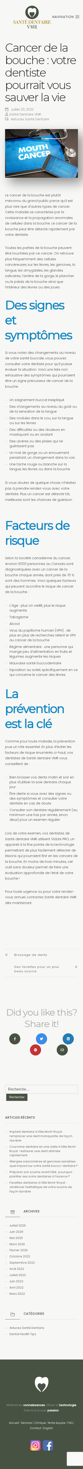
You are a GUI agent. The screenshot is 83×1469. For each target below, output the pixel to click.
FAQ (70, 1423)
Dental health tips (22, 1334)
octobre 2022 (19, 1256)
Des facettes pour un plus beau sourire (36, 969)
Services (27, 1423)
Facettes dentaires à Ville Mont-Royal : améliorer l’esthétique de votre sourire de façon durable (40, 1187)
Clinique (40, 1423)
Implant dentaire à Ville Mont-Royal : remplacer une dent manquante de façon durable (40, 1136)
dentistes (56, 833)
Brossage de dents (30, 955)
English (48, 1428)
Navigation (63, 17)
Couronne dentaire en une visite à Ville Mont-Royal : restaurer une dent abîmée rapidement (43, 1151)
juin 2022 (16, 1281)
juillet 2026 (17, 1225)
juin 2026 (16, 1232)
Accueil (14, 1423)
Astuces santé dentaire (30, 119)
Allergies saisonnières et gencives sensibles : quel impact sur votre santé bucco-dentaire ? (43, 1163)
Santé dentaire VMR (42, 758)
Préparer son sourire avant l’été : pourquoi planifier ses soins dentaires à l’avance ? (40, 1174)
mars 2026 (17, 1244)
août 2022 (16, 1269)
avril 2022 (16, 1287)
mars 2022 (17, 1294)
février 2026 (18, 1250)
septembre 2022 (22, 1263)
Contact (35, 1428)
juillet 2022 (17, 1275)
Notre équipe (56, 1423)
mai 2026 (16, 1238)
